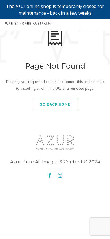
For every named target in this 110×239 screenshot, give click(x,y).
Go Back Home (55, 104)
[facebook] (50, 175)
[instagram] (60, 175)
